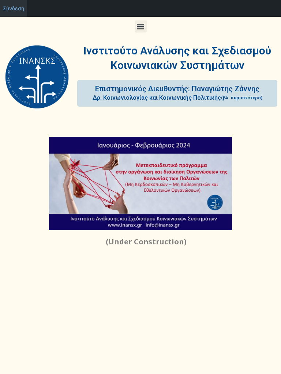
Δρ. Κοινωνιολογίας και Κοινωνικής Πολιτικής (157, 97)
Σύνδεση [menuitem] (13, 8)
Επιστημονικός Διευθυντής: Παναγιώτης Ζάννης (177, 88)
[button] (141, 26)
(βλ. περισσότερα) (241, 97)
